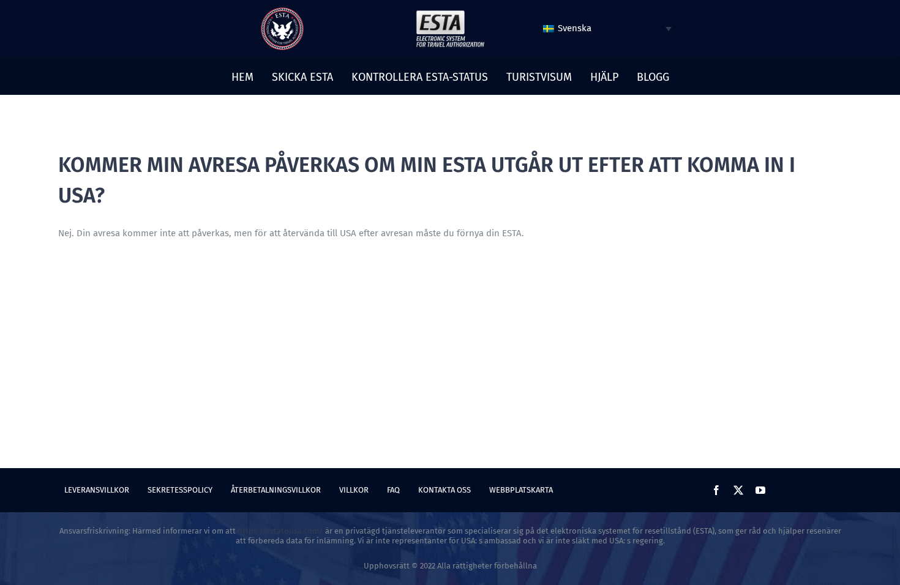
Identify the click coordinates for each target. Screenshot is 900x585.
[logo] (282, 11)
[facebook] (716, 490)
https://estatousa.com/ (280, 530)
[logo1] (450, 13)
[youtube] (760, 490)
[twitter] (738, 490)
